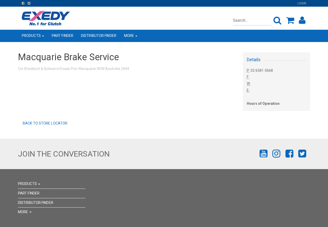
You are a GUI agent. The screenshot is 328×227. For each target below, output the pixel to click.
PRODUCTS (32, 36)
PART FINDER (62, 36)
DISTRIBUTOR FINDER (98, 36)
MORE (129, 36)
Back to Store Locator (44, 123)
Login (302, 3)
